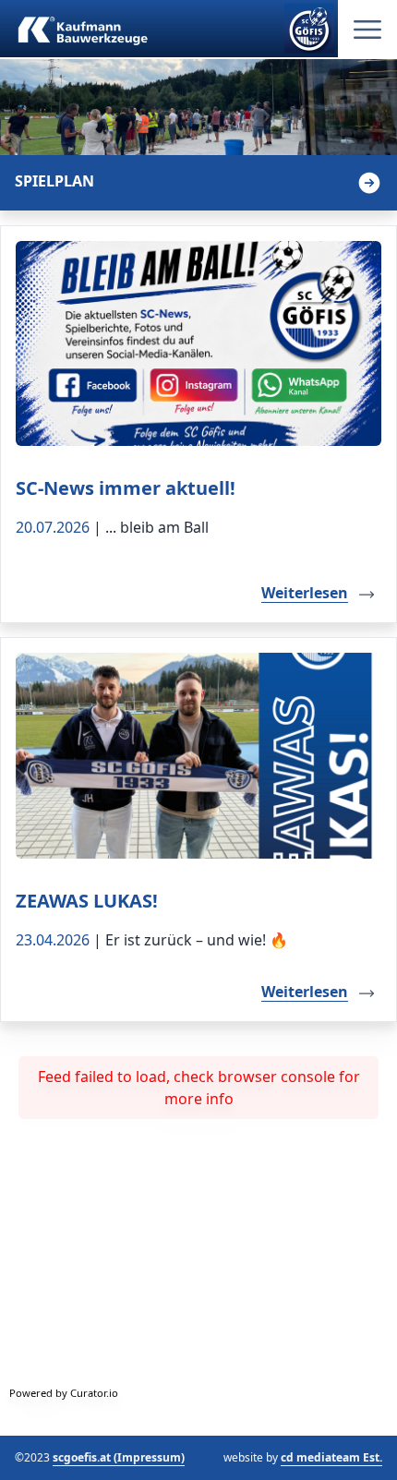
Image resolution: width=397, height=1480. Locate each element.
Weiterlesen (304, 593)
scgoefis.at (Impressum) (119, 1457)
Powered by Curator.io (63, 1393)
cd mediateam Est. (331, 1457)
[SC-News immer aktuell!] (198, 344)
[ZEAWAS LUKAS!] (198, 756)
